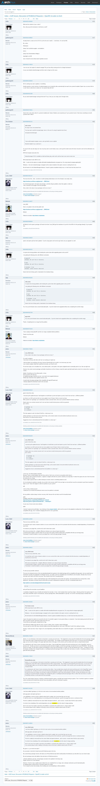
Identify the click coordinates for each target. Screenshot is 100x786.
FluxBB (93, 780)
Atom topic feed (91, 778)
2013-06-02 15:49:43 (27, 237)
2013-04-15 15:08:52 (27, 37)
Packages (59, 2)
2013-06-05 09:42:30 (27, 435)
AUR (89, 2)
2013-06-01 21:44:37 (27, 201)
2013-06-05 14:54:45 (27, 601)
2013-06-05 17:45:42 (27, 656)
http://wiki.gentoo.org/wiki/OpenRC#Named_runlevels (36, 500)
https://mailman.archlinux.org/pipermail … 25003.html (36, 181)
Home (52, 2)
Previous (11, 18)
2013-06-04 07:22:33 (27, 328)
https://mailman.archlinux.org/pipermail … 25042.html (36, 209)
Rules (10, 9)
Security (83, 2)
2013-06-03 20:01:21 (27, 249)
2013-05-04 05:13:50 (27, 93)
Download (95, 2)
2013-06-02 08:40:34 (27, 221)
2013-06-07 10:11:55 (27, 688)
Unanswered (92, 11)
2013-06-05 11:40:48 (27, 519)
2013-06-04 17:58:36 (27, 349)
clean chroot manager (29, 195)
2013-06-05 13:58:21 (27, 547)
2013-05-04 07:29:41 (27, 110)
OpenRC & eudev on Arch (53, 16)
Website (8, 357)
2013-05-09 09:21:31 (27, 121)
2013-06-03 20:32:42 (27, 277)
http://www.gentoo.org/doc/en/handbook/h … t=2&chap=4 (37, 501)
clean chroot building (27, 194)
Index (6, 9)
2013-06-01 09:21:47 (27, 175)
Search (14, 9)
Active (87, 11)
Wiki (71, 2)
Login (23, 9)
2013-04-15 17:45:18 (27, 64)
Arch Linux (8, 2)
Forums (66, 2)
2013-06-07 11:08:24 (27, 723)
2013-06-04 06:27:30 (27, 312)
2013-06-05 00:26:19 (27, 390)
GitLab (77, 2)
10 (28, 18)
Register (19, 9)
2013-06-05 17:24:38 (27, 636)
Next (37, 18)
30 (33, 18)
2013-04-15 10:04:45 (27, 21)
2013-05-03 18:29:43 (27, 80)
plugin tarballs (53, 509)
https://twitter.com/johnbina (38, 215)
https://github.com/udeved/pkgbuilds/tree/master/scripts (36, 582)
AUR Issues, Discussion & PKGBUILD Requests (26, 16)
